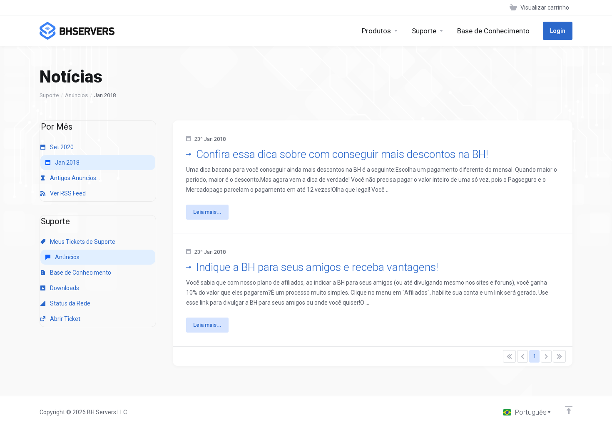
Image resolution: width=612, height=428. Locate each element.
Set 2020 (61, 147)
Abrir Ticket (64, 318)
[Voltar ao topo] (568, 410)
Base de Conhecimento (80, 272)
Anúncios (76, 95)
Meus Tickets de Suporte (82, 241)
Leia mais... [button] (207, 212)
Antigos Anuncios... (74, 178)
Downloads (64, 288)
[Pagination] (509, 356)
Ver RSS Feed (67, 193)
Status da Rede (69, 303)
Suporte (49, 95)
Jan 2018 (67, 162)
